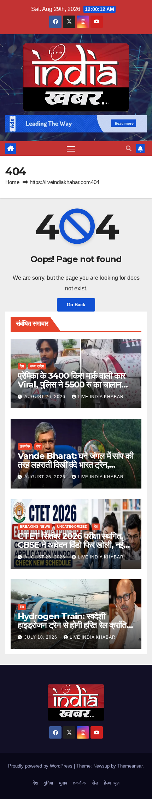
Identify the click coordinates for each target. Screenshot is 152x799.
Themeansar (129, 766)
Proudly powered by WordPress (41, 766)
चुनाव (63, 783)
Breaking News (35, 526)
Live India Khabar (101, 396)
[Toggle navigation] (71, 149)
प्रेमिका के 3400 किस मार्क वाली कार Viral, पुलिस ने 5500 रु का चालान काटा (71, 384)
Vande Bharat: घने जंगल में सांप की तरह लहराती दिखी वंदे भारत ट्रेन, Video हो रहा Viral (75, 465)
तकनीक (25, 446)
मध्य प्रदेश (37, 366)
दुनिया (48, 783)
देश (22, 366)
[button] (128, 149)
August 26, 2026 (45, 396)
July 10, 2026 (41, 637)
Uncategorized (72, 526)
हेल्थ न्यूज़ (111, 783)
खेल (95, 783)
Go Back (76, 304)
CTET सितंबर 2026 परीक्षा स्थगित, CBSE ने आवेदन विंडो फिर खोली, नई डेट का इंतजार (70, 545)
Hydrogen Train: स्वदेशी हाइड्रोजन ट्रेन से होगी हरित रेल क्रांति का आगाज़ (72, 625)
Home (12, 182)
